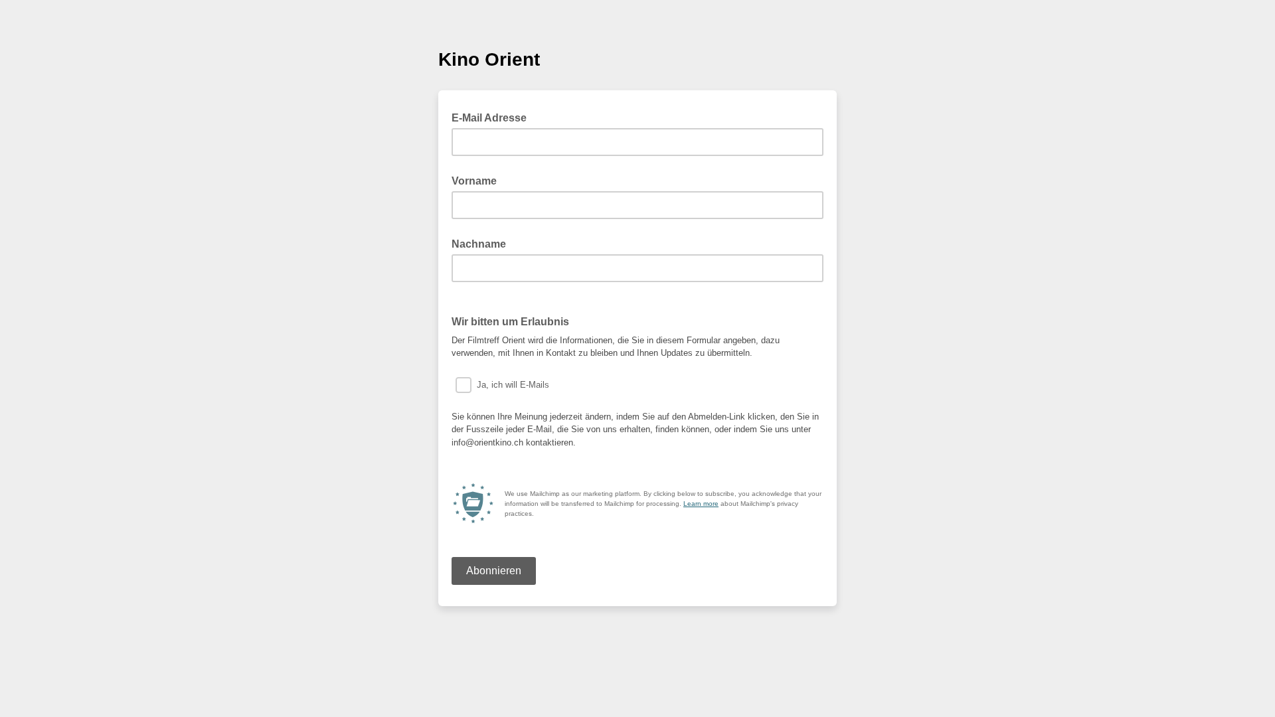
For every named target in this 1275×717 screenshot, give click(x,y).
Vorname (474, 181)
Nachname (479, 244)
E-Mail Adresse (493, 117)
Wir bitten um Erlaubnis (510, 321)
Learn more (701, 503)
